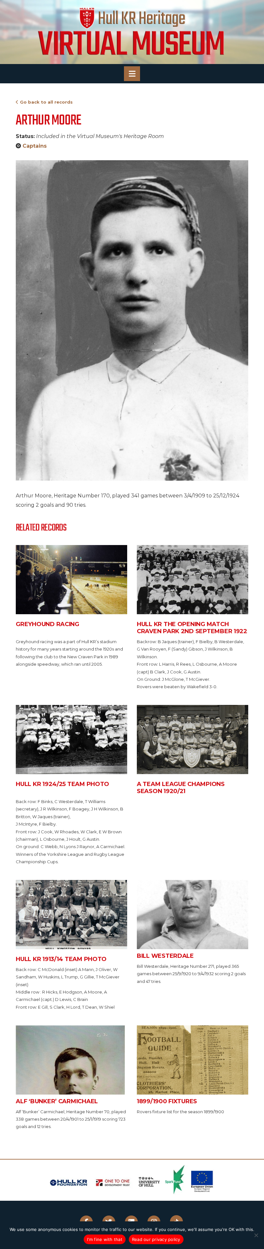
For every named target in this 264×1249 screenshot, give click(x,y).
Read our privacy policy (156, 1239)
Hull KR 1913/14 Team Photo (61, 959)
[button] (132, 73)
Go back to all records (46, 102)
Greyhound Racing (47, 624)
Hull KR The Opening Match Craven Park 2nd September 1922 (192, 628)
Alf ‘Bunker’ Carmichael (57, 1101)
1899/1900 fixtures (167, 1101)
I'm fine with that (104, 1239)
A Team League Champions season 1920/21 (181, 788)
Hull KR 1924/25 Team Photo (62, 784)
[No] (256, 1235)
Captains (35, 146)
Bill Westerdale (165, 955)
